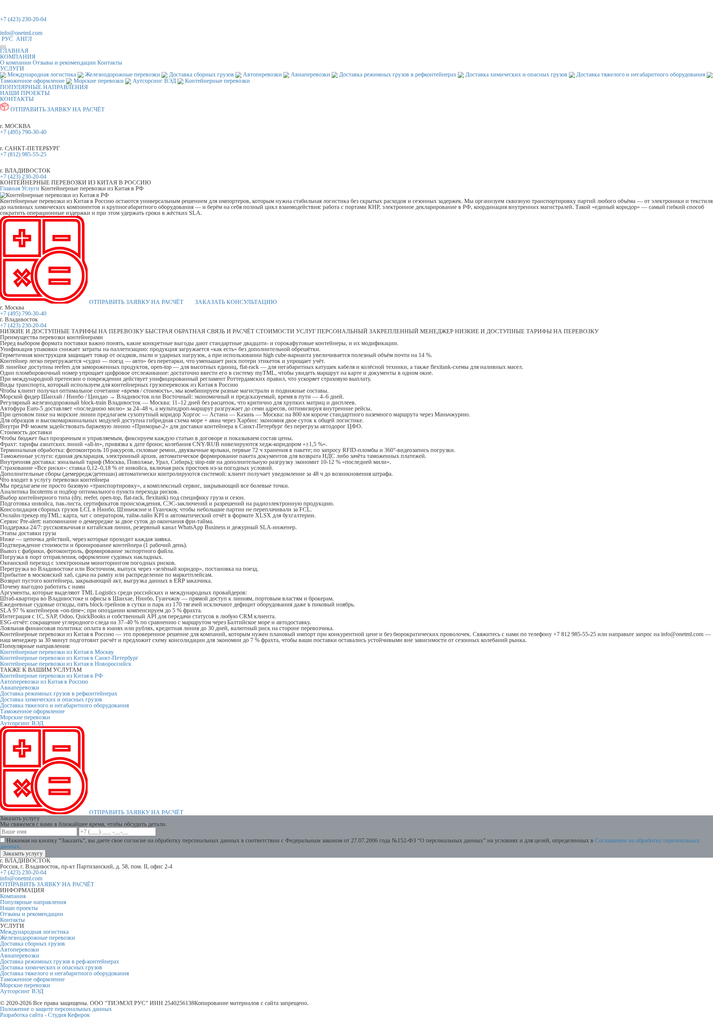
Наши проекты (19, 908)
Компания (13, 896)
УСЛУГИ (12, 68)
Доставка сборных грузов (32, 943)
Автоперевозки (19, 949)
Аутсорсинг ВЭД (21, 723)
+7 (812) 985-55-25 (23, 154)
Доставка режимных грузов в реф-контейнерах (59, 961)
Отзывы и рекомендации (64, 62)
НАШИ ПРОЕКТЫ (25, 93)
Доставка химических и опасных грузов (51, 699)
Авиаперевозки (19, 687)
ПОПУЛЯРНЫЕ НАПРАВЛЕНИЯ (44, 87)
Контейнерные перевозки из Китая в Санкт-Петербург (69, 658)
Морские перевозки (25, 717)
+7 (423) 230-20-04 (23, 19)
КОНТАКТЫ (17, 99)
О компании (15, 62)
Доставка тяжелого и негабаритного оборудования (64, 705)
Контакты (109, 62)
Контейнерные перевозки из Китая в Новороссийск (65, 664)
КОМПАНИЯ (18, 56)
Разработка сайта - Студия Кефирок (45, 1015)
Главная (10, 188)
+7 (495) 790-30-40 (23, 132)
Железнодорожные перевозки (37, 937)
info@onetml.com (21, 33)
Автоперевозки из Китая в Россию (44, 681)
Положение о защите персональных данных (56, 1009)
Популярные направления (33, 902)
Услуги (30, 188)
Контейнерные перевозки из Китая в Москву (57, 652)
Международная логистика (34, 932)
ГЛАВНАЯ (14, 51)
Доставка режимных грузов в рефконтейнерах (58, 693)
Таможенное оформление (32, 711)
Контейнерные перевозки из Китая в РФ (51, 675)
